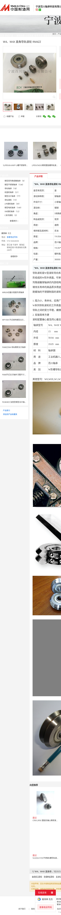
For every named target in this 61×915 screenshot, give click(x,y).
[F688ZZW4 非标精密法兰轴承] (14, 334)
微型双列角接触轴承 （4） (15, 181)
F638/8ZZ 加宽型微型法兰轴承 (14, 402)
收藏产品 (10, 116)
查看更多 (14, 221)
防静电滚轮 (49, 876)
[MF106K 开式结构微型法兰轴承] (14, 306)
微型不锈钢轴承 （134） (14, 184)
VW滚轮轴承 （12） (12, 211)
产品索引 (6, 410)
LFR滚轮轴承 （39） (13, 204)
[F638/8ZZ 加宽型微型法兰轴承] (14, 389)
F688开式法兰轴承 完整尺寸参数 (15, 374)
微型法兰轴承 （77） (13, 196)
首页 (54, 34)
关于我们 (21, 909)
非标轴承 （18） (11, 188)
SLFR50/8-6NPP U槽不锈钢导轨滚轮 (17, 165)
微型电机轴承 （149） (13, 207)
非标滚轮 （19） (11, 200)
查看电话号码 (12, 237)
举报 (22, 116)
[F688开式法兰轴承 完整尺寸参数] (14, 361)
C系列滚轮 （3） (11, 215)
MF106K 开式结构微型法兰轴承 (14, 320)
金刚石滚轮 (37, 876)
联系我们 (34, 909)
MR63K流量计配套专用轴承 (13, 292)
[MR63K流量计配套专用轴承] (14, 279)
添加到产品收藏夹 (10, 414)
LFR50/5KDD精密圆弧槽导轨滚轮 (45, 165)
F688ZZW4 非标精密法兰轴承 (14, 347)
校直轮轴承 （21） (12, 192)
